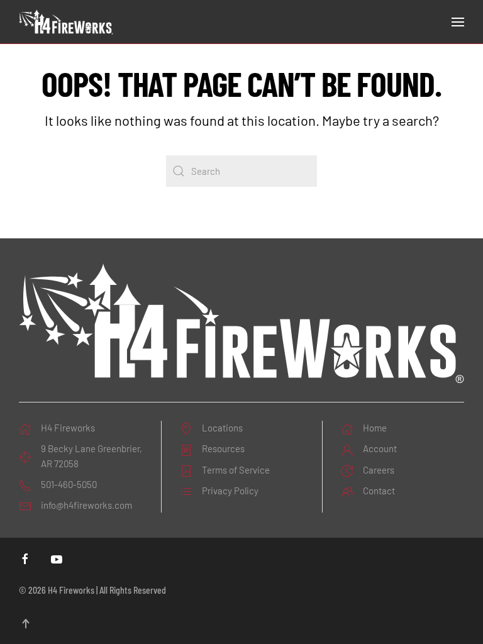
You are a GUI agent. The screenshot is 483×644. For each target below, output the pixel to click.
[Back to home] (66, 22)
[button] (458, 22)
